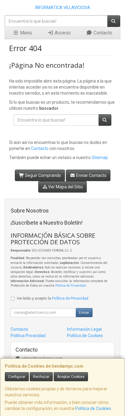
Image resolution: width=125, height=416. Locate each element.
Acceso (62, 33)
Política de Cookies (93, 408)
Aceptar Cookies (71, 377)
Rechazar (41, 377)
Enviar (84, 312)
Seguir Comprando (42, 175)
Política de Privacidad (70, 285)
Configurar (16, 377)
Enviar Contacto (90, 175)
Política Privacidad (28, 335)
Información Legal (84, 329)
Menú (25, 33)
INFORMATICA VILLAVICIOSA (62, 7)
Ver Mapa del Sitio (65, 186)
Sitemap (100, 157)
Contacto (102, 33)
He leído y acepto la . (53, 298)
